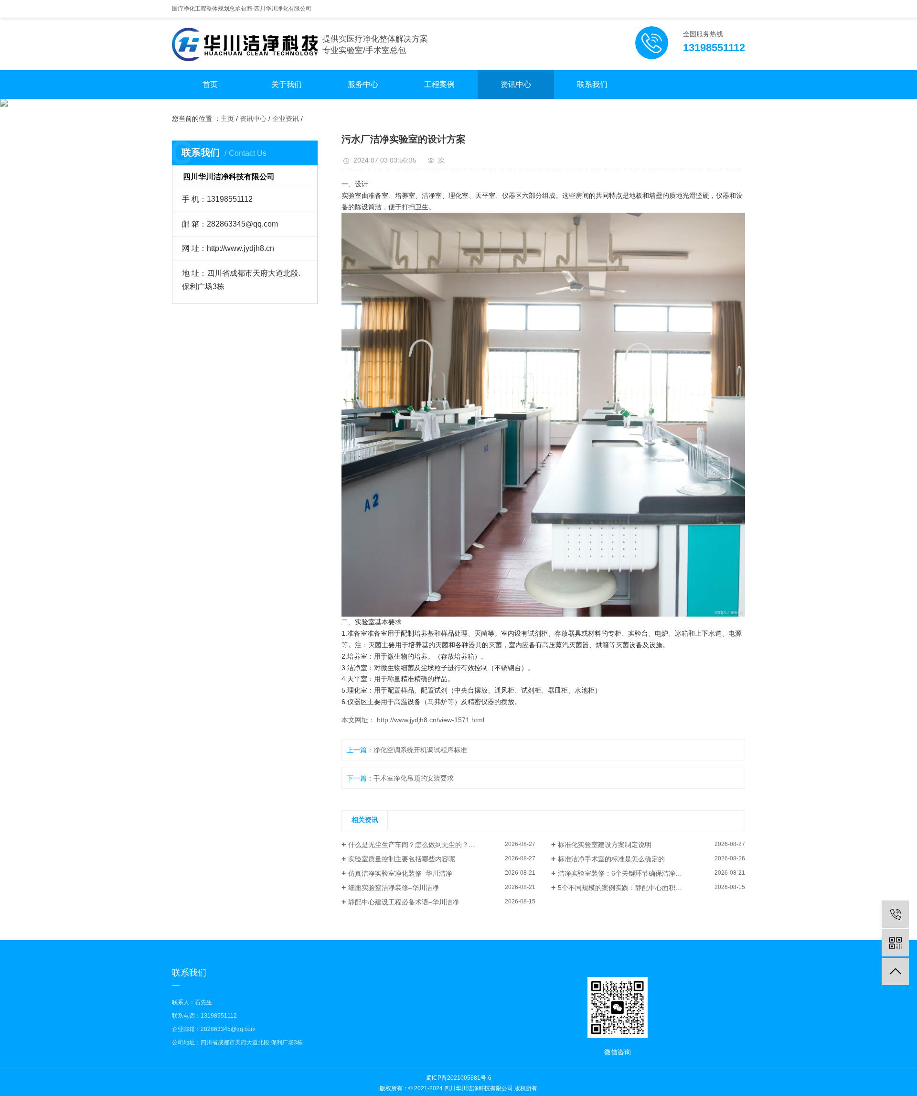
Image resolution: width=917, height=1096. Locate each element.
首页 (210, 84)
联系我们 (592, 84)
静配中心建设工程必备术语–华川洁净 (403, 902)
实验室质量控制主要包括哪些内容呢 (401, 859)
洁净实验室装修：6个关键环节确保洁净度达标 (626, 873)
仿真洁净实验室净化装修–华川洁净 (400, 873)
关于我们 (286, 84)
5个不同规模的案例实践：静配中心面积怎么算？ (630, 887)
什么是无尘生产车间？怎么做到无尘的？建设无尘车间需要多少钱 (441, 844)
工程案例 (439, 84)
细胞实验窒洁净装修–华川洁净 (393, 887)
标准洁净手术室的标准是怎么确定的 (611, 859)
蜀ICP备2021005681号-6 (458, 1077)
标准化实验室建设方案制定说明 (604, 844)
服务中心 (363, 84)
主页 (227, 118)
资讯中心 (516, 84)
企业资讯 (285, 118)
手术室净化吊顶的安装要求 (413, 778)
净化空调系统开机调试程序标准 (420, 750)
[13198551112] (895, 914)
